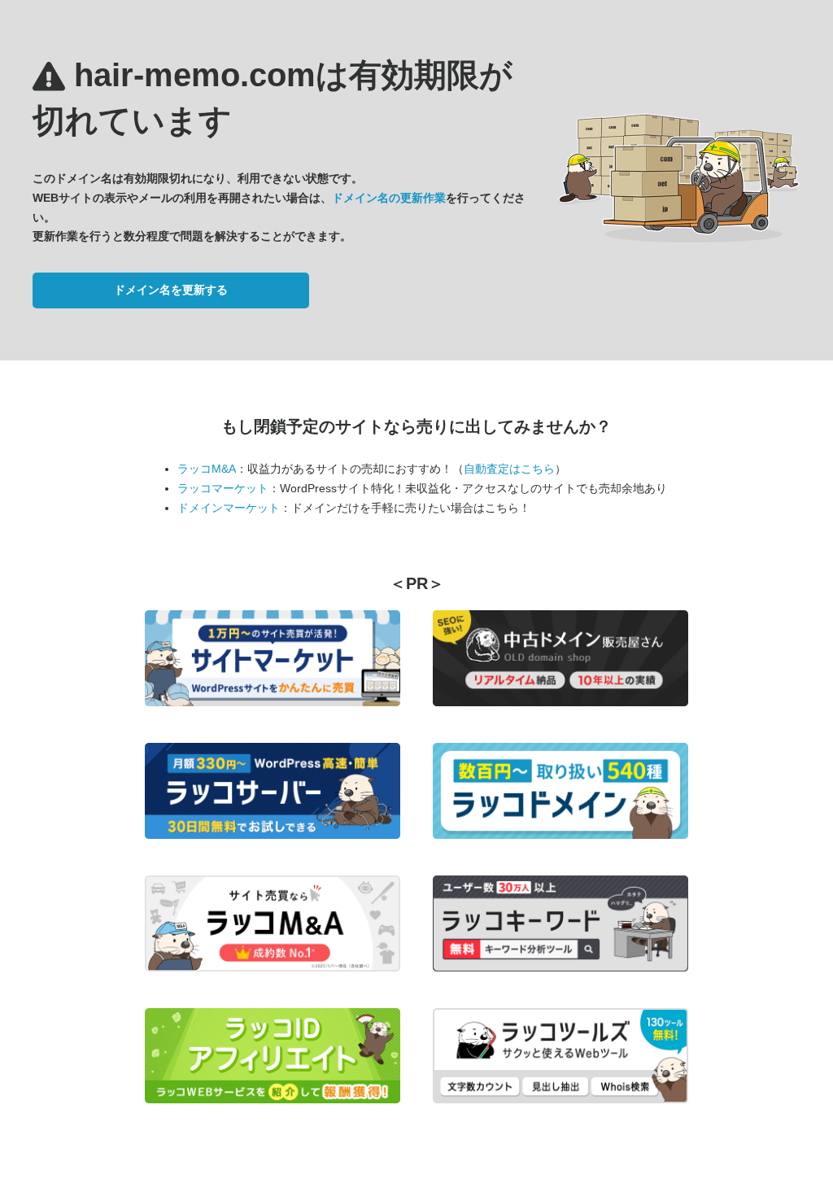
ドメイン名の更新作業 (389, 197)
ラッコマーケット (222, 488)
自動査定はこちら (509, 468)
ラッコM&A (206, 468)
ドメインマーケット (228, 507)
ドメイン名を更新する (171, 289)
